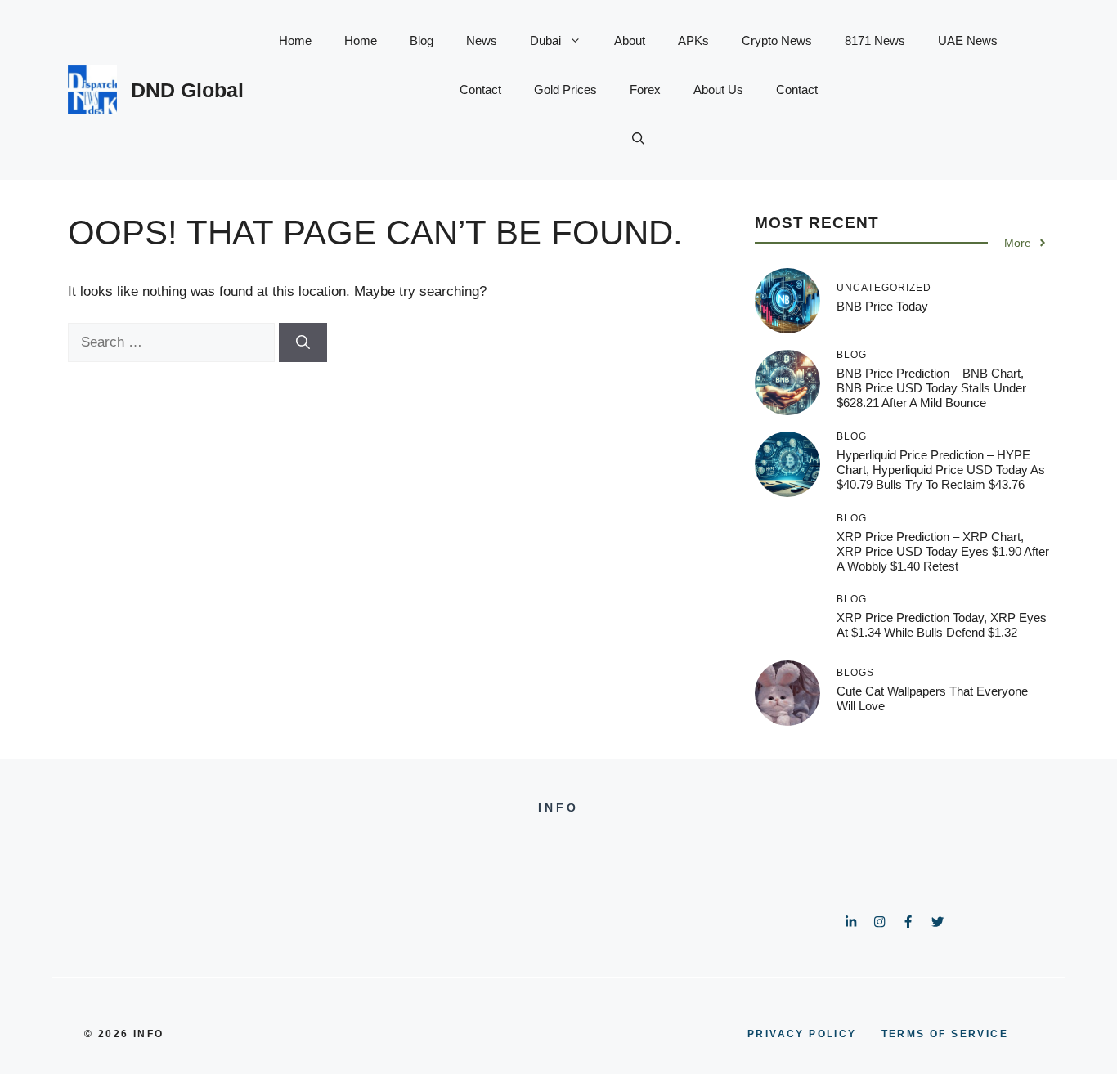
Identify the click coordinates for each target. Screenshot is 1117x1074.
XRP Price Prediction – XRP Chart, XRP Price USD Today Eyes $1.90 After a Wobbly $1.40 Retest (943, 551)
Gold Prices (565, 89)
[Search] (303, 342)
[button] (638, 138)
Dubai (545, 40)
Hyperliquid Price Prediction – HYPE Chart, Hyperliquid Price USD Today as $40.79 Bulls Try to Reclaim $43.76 (941, 469)
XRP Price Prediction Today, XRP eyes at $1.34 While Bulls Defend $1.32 (942, 625)
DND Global (187, 89)
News (481, 40)
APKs (693, 40)
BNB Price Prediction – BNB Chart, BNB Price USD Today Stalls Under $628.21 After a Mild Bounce (931, 387)
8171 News (875, 40)
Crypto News (777, 40)
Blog (421, 40)
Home (295, 40)
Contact (480, 89)
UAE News (968, 40)
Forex (645, 89)
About (629, 40)
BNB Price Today (882, 306)
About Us (718, 89)
